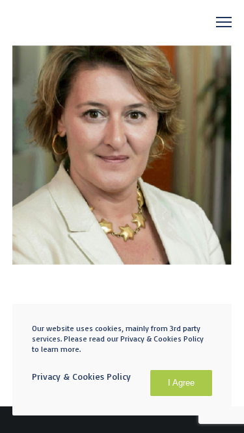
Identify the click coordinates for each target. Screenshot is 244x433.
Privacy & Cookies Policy (81, 376)
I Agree (181, 383)
